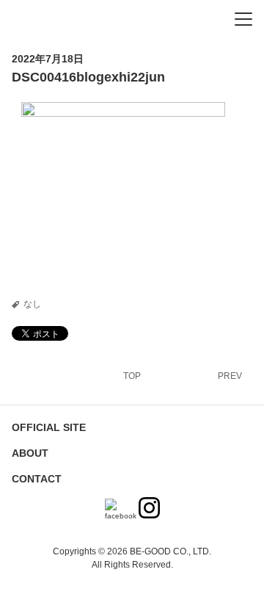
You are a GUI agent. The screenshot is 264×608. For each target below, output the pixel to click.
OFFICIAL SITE (49, 427)
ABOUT (30, 453)
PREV (230, 376)
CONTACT (37, 479)
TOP (132, 376)
